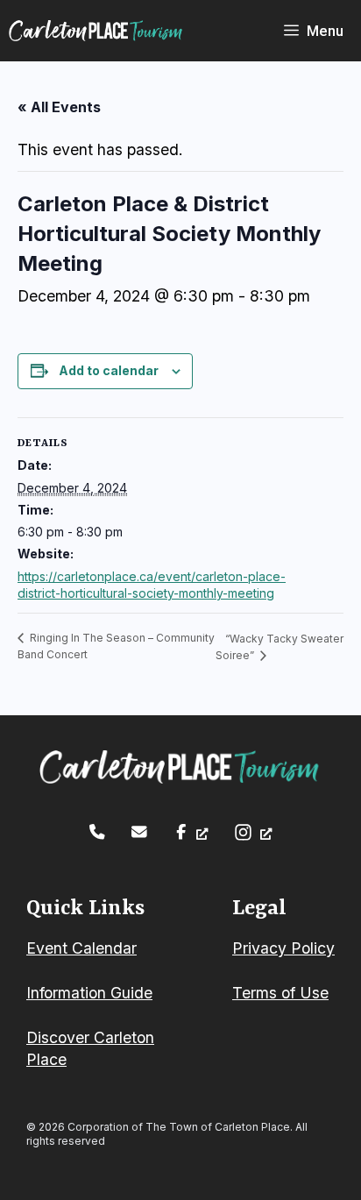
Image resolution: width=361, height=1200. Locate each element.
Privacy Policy (283, 948)
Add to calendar (109, 370)
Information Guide (89, 992)
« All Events (59, 107)
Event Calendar (81, 948)
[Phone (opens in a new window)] (97, 832)
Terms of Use (280, 992)
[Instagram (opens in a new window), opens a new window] (253, 832)
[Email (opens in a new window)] (139, 832)
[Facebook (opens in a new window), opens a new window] (190, 832)
